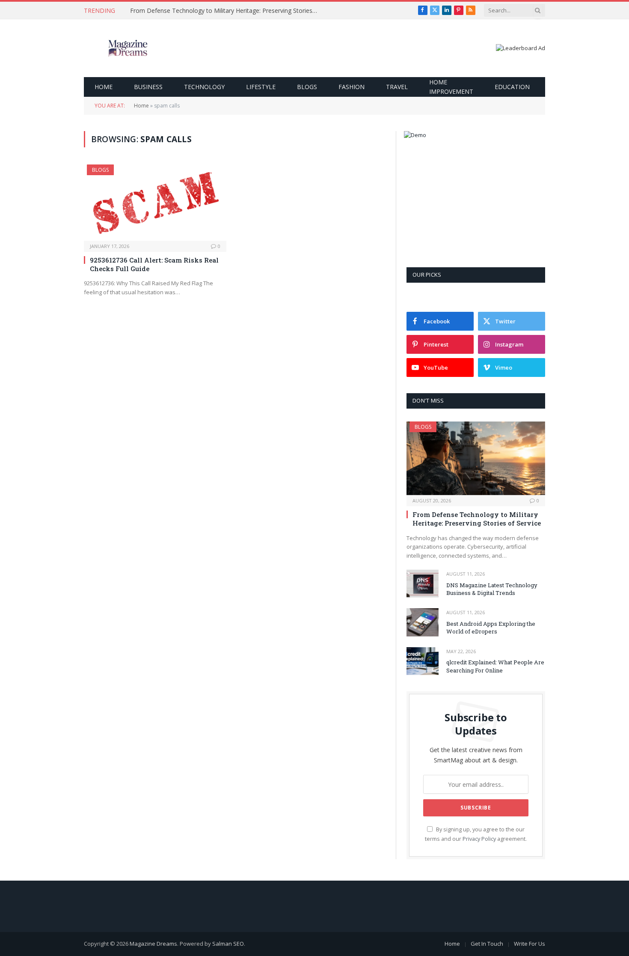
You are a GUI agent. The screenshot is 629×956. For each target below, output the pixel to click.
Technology (204, 87)
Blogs (307, 87)
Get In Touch (487, 943)
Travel (397, 87)
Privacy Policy (479, 838)
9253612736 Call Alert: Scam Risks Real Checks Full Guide (154, 264)
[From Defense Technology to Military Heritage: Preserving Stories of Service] (475, 458)
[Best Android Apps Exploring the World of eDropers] (422, 622)
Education (512, 87)
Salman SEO (228, 943)
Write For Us (529, 943)
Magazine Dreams (153, 943)
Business (148, 87)
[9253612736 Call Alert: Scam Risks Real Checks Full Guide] (155, 202)
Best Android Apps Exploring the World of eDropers (490, 628)
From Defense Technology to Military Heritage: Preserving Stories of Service (226, 11)
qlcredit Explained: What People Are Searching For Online (495, 666)
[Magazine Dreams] (128, 48)
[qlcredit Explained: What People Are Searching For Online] (422, 661)
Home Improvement (451, 87)
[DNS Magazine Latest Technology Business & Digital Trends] (422, 584)
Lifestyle (261, 87)
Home (104, 87)
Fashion (351, 87)
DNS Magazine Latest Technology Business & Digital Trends (491, 589)
